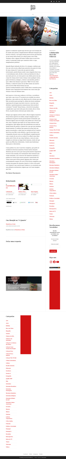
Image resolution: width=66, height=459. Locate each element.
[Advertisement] (55, 290)
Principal (51, 201)
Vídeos (51, 219)
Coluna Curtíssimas (54, 132)
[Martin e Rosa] (23, 187)
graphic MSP (52, 150)
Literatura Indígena (54, 167)
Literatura (51, 156)
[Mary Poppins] (36, 187)
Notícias (51, 186)
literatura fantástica (54, 165)
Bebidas (51, 98)
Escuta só (51, 145)
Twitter (30, 454)
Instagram (35, 454)
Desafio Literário (53, 137)
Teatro (51, 214)
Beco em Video (53, 100)
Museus (51, 181)
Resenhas (51, 206)
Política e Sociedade (54, 198)
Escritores (51, 143)
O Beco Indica (52, 193)
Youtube (41, 454)
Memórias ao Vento (10, 224)
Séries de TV (52, 211)
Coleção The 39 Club (54, 130)
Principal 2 (52, 203)
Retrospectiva (52, 208)
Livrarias (51, 178)
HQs (50, 153)
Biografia (51, 103)
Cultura (51, 135)
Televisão (51, 216)
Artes (50, 95)
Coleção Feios (52, 123)
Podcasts (51, 195)
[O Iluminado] (11, 187)
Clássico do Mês (53, 108)
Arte (50, 92)
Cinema (51, 105)
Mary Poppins (34, 191)
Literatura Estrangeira (11, 37)
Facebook (25, 454)
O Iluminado (9, 191)
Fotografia (52, 148)
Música (51, 184)
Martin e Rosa (21, 191)
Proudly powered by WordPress (26, 457)
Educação (51, 140)
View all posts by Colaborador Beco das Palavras (54, 77)
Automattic (44, 457)
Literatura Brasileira (54, 158)
